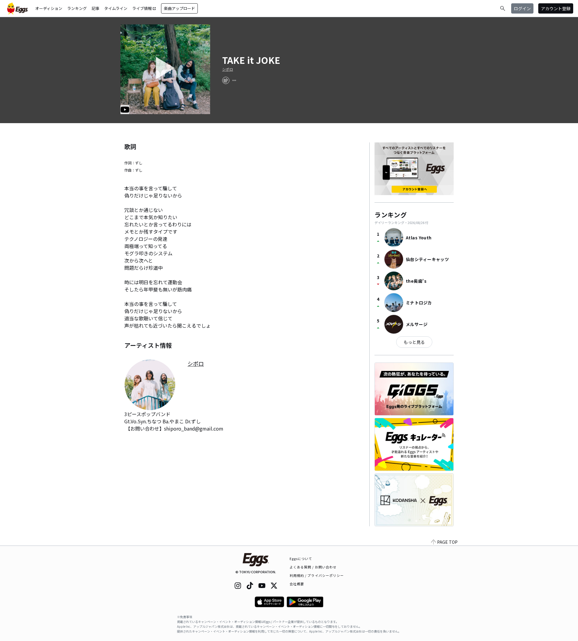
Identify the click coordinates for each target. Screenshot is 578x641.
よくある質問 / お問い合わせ (313, 567)
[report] (234, 80)
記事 (95, 8)
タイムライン (115, 8)
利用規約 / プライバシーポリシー (317, 575)
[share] (225, 80)
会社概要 (297, 583)
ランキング (77, 8)
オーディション (48, 8)
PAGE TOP (447, 542)
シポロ (227, 69)
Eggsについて (301, 558)
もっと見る (414, 342)
